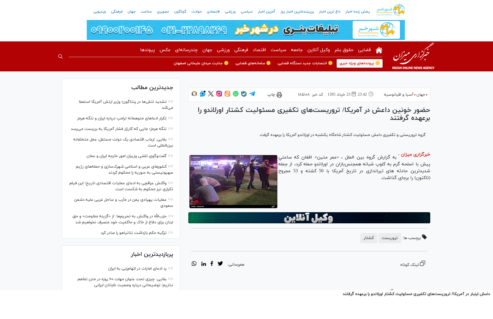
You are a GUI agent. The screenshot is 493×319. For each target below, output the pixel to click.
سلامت (146, 11)
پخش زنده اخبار (357, 11)
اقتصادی (213, 11)
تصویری (163, 11)
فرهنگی (116, 11)
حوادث (196, 11)
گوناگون (180, 11)
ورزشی (230, 11)
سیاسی (247, 11)
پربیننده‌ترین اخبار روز (297, 11)
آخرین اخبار (266, 11)
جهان (132, 11)
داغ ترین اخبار (329, 11)
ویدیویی (99, 11)
